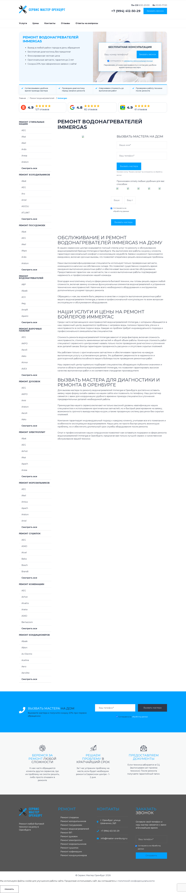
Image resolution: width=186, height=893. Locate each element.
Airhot (25, 451)
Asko (24, 356)
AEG (24, 130)
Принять (9, 889)
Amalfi (25, 310)
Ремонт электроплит (32, 432)
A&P (24, 284)
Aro (23, 194)
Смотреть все (29, 168)
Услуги (23, 23)
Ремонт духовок (29, 381)
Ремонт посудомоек (32, 225)
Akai (24, 136)
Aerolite (25, 673)
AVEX (24, 369)
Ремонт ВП (66, 832)
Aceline (25, 660)
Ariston (25, 162)
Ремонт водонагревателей (42, 98)
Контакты (49, 23)
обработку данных (121, 211)
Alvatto (25, 603)
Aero (24, 666)
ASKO (24, 546)
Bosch (25, 565)
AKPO (25, 343)
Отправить (151, 855)
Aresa (24, 155)
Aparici (25, 316)
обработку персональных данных (138, 61)
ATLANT (26, 212)
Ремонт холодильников (34, 175)
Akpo (24, 251)
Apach (25, 464)
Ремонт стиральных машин (31, 123)
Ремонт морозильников (34, 483)
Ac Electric (27, 654)
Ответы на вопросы (87, 23)
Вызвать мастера (129, 166)
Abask (25, 291)
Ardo (24, 149)
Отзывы (65, 23)
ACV (24, 297)
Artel (24, 200)
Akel (24, 143)
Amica (25, 502)
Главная (22, 98)
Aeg (24, 303)
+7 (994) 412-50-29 (125, 11)
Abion (24, 647)
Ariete (25, 609)
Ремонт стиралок (69, 817)
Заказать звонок (155, 11)
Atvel (24, 552)
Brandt (25, 571)
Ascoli (24, 350)
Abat (24, 181)
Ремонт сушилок (29, 533)
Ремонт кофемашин (31, 584)
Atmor (25, 362)
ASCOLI (25, 206)
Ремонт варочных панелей (30, 330)
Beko (24, 559)
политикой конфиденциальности (136, 881)
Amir (24, 400)
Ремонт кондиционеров (34, 635)
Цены (36, 23)
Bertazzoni (27, 622)
